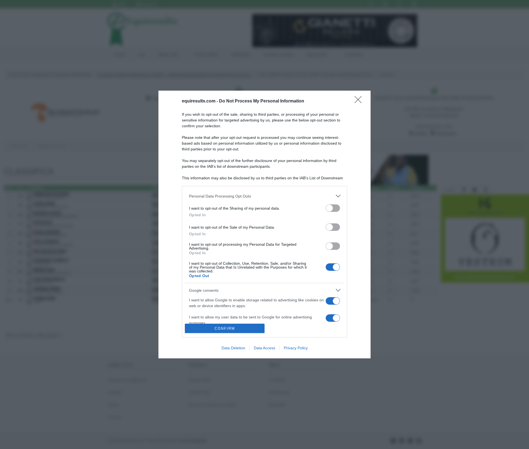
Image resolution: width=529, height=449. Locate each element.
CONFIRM (225, 328)
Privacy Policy (296, 348)
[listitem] (264, 196)
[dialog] (264, 224)
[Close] (360, 101)
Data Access (264, 348)
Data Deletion (233, 348)
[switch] (333, 208)
